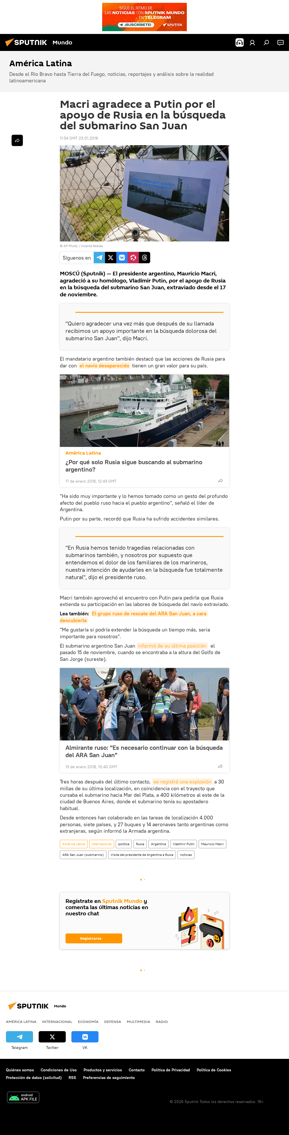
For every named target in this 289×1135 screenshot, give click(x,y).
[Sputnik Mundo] (27, 47)
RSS (72, 1077)
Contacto (137, 1069)
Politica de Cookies (214, 1069)
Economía (88, 1021)
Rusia (140, 844)
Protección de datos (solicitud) (34, 1077)
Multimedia (138, 1021)
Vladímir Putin (183, 844)
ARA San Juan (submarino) (83, 855)
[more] (220, 480)
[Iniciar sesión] (252, 42)
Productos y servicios (103, 1069)
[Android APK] (23, 1098)
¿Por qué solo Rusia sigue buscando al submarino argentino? (133, 465)
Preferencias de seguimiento (109, 1077)
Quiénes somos (20, 1069)
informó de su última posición (172, 646)
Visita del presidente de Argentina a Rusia (142, 855)
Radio (162, 1021)
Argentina (158, 844)
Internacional (101, 844)
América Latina (83, 453)
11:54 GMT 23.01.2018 (79, 138)
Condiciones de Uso (59, 1069)
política (123, 844)
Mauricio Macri (212, 844)
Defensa (112, 1021)
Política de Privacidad (171, 1069)
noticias (186, 855)
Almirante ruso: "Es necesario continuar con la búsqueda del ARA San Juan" (144, 751)
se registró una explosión (182, 781)
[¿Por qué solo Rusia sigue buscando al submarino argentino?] (144, 410)
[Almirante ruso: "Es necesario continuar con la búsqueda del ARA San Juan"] (144, 704)
